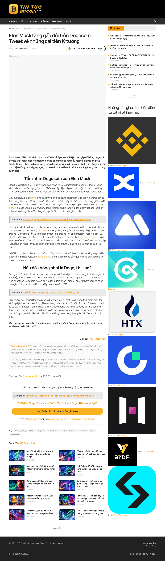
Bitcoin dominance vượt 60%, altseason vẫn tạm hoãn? (40, 497)
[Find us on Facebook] (128, 554)
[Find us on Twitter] (131, 554)
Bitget (75, 403)
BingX (32, 403)
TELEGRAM (72, 419)
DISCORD (91, 419)
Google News (147, 543)
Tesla (92, 431)
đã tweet (42, 230)
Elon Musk (52, 431)
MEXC (51, 403)
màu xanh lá (82, 431)
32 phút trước (116, 41)
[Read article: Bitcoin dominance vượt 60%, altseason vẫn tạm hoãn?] (16, 499)
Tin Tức (12, 21)
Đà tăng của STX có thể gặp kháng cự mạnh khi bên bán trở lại (40, 484)
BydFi (94, 403)
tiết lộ (33, 197)
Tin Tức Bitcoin (21, 48)
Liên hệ (68, 21)
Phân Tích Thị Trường (29, 21)
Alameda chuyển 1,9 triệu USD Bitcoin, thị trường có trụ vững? (40, 467)
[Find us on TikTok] (150, 554)
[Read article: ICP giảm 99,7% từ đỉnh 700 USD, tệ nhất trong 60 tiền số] (16, 514)
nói (98, 303)
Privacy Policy (151, 546)
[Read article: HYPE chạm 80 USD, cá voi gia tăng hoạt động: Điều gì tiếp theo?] (67, 470)
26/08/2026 (80, 504)
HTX (58, 403)
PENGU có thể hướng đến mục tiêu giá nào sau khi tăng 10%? (91, 512)
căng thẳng (44, 256)
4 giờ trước (115, 80)
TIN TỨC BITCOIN (35, 419)
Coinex (66, 403)
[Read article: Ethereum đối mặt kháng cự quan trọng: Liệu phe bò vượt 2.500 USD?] (67, 485)
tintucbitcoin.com (97, 338)
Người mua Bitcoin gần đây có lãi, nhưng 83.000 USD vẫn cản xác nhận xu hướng (91, 498)
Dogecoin (86, 237)
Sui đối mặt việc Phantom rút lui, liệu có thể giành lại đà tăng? (39, 454)
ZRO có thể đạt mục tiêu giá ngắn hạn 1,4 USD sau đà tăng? (91, 452)
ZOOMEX (22, 403)
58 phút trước (116, 51)
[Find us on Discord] (153, 554)
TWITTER (82, 419)
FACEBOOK (52, 419)
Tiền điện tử (15, 435)
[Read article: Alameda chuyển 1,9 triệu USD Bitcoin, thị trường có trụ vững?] (16, 470)
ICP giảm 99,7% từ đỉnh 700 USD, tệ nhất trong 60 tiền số (39, 512)
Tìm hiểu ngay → (122, 165)
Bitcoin (40, 188)
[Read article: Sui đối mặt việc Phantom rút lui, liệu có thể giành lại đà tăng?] (16, 455)
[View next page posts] (134, 96)
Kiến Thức (45, 21)
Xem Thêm (57, 528)
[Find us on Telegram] (140, 554)
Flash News (57, 21)
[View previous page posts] (130, 96)
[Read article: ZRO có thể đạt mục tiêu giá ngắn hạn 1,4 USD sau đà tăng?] (67, 455)
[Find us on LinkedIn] (134, 554)
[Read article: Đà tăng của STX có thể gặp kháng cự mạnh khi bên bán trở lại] (16, 485)
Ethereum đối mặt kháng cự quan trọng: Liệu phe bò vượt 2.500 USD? (90, 484)
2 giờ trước (115, 61)
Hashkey (85, 403)
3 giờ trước (115, 70)
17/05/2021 (35, 48)
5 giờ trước (115, 90)
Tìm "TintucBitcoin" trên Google (87, 48)
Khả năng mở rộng (67, 431)
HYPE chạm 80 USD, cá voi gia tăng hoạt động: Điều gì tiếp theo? (90, 469)
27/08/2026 (30, 460)
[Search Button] (155, 21)
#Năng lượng (20, 431)
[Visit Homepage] (25, 9)
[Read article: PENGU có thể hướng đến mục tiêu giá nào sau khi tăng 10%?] (67, 514)
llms (154, 543)
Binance (41, 403)
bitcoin (12, 207)
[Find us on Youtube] (144, 554)
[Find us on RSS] (147, 554)
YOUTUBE (62, 419)
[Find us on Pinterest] (137, 554)
